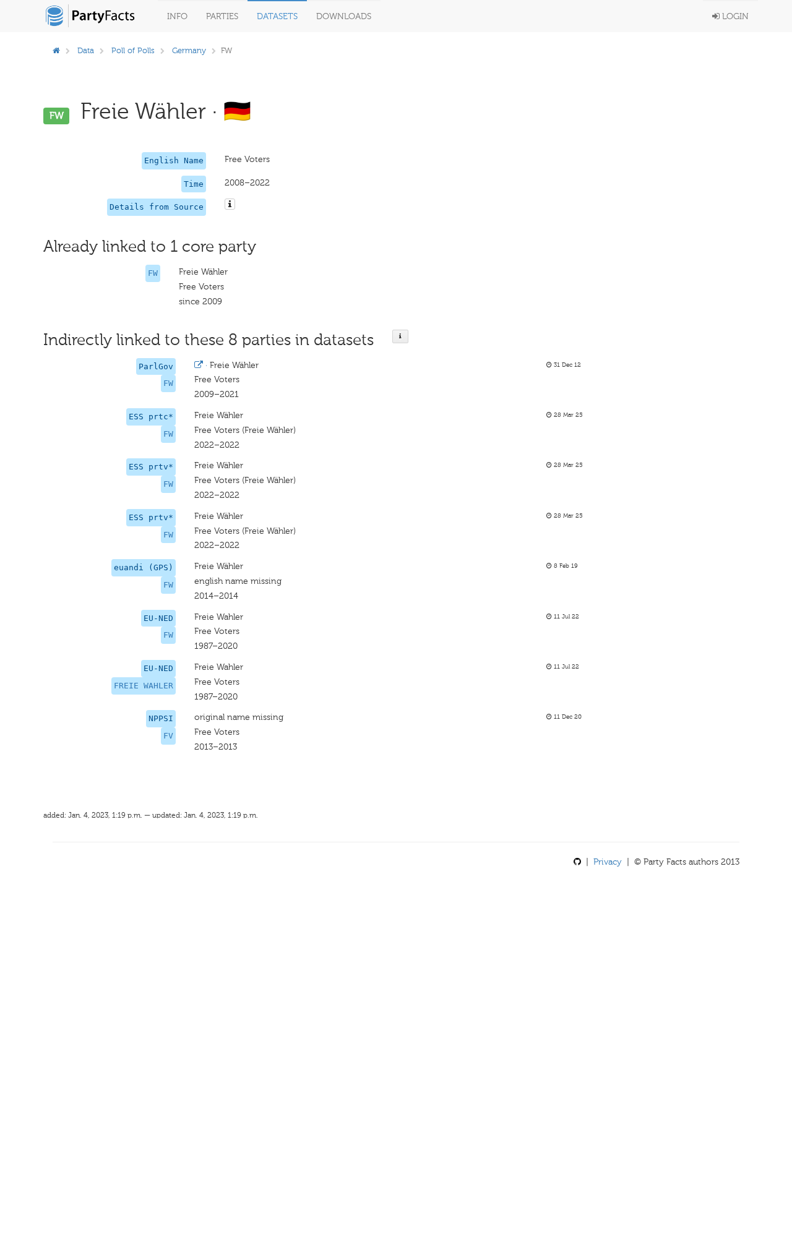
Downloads (343, 16)
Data (85, 50)
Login (734, 16)
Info (177, 16)
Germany (189, 50)
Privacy (607, 862)
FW (153, 273)
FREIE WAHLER (143, 685)
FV (168, 735)
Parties (222, 16)
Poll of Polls (133, 50)
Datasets (277, 16)
